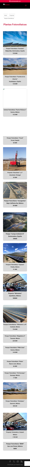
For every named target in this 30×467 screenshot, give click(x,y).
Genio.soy (19, 464)
